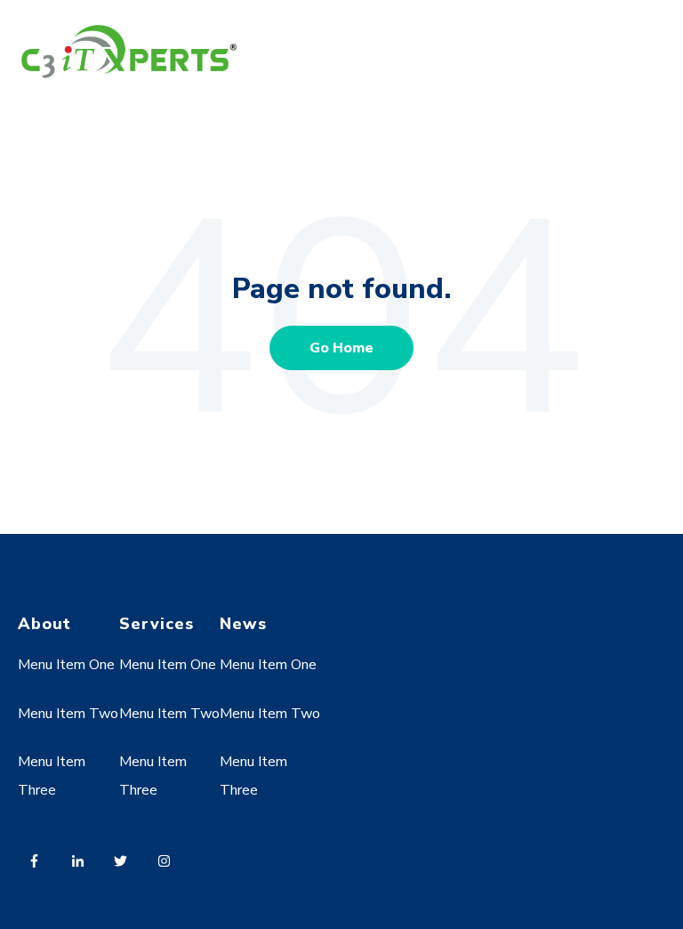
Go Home (341, 348)
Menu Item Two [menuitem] (68, 713)
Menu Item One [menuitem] (66, 665)
